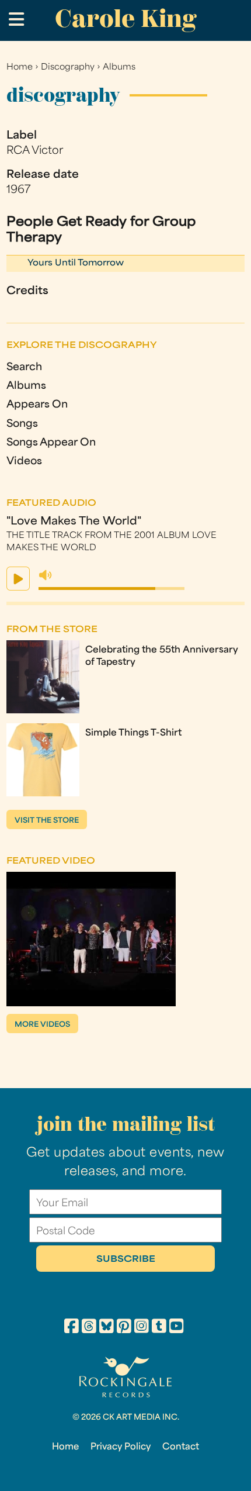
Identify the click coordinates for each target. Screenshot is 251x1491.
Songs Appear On (51, 443)
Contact (180, 1447)
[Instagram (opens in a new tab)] (141, 1328)
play (18, 579)
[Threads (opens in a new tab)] (89, 1328)
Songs (22, 424)
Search (24, 367)
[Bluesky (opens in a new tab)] (106, 1328)
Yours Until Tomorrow (75, 263)
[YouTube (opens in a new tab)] (176, 1328)
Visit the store (47, 820)
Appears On (37, 405)
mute (46, 575)
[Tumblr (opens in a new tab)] (159, 1328)
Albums (119, 67)
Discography (68, 67)
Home (19, 67)
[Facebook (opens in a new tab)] (71, 1328)
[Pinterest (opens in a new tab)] (124, 1328)
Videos (24, 462)
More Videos (42, 1024)
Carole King (125, 18)
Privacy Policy (120, 1447)
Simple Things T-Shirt (133, 733)
